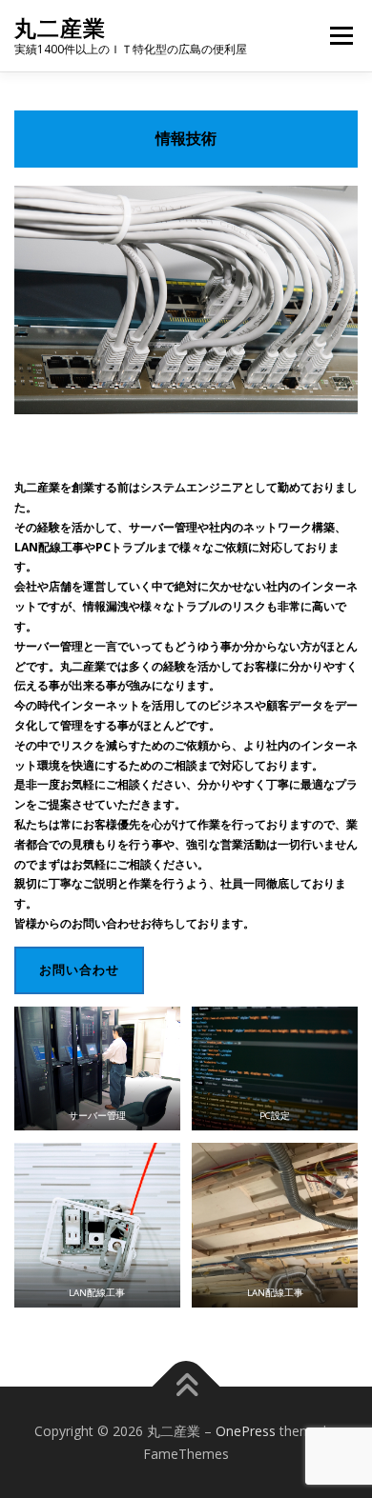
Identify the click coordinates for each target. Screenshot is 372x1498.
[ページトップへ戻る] (186, 1386)
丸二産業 (60, 28)
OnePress (246, 1431)
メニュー (341, 36)
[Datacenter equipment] (186, 300)
